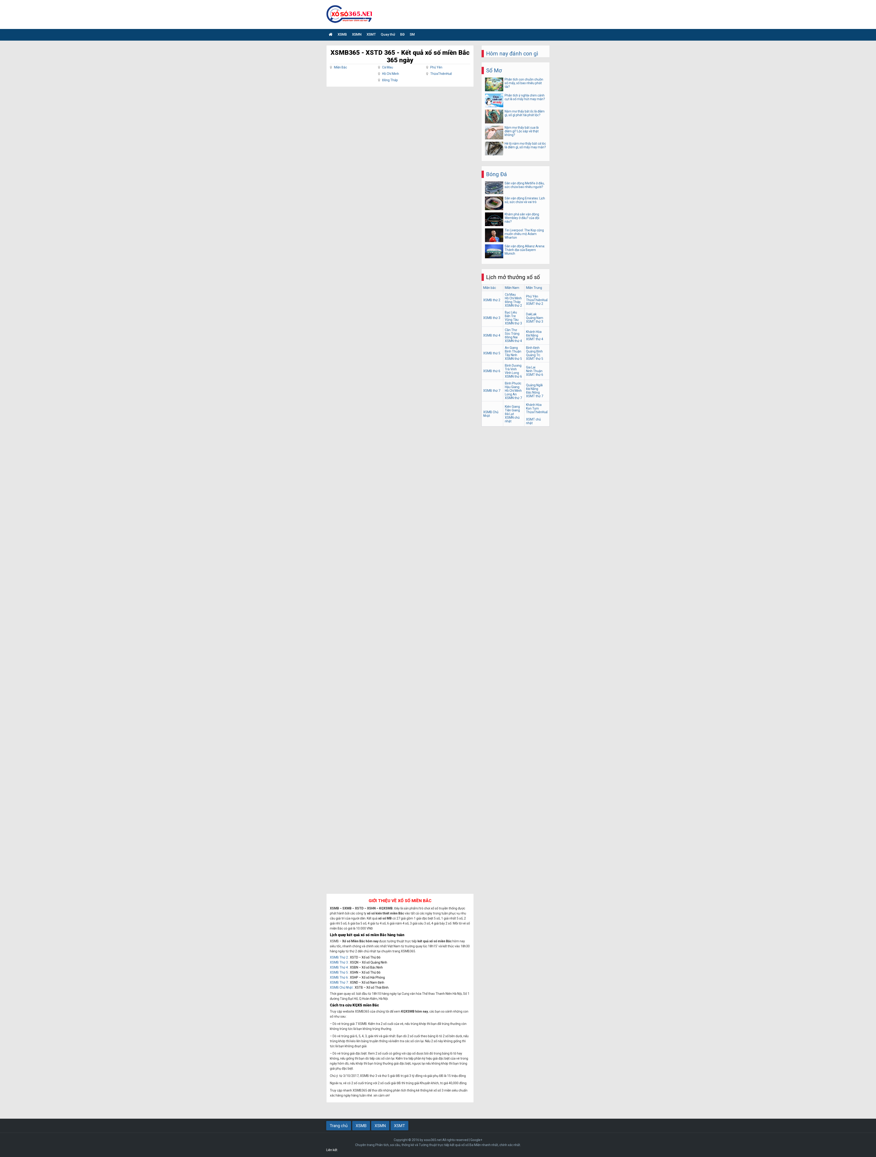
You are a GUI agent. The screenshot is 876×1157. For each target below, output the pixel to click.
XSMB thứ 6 (491, 371)
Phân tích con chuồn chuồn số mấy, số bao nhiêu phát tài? (524, 83)
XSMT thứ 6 (534, 374)
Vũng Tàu (512, 319)
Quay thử (388, 34)
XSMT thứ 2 (534, 304)
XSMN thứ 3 (513, 323)
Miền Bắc (340, 67)
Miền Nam (512, 288)
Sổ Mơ (494, 70)
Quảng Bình (534, 351)
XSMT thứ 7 (534, 396)
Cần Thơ (511, 330)
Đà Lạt (509, 414)
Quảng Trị (533, 355)
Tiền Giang (512, 410)
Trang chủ (339, 1125)
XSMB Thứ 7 (339, 982)
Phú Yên (436, 67)
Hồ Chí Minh (390, 74)
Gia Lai (530, 367)
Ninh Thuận (534, 371)
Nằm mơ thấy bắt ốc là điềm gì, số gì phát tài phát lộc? (525, 113)
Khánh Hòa (534, 332)
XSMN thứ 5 (513, 358)
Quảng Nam (534, 318)
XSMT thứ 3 (534, 321)
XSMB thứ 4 (491, 335)
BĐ (402, 34)
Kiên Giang (512, 406)
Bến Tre (510, 316)
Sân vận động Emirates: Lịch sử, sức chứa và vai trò (525, 200)
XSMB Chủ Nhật (341, 987)
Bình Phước (513, 383)
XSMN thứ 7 (513, 398)
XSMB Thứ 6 (339, 977)
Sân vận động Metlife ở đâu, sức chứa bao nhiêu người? (525, 185)
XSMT (371, 34)
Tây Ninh (511, 355)
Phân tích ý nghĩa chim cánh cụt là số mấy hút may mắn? (525, 97)
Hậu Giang (512, 387)
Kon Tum (532, 408)
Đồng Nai (511, 337)
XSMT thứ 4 (534, 339)
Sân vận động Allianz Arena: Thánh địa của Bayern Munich (525, 249)
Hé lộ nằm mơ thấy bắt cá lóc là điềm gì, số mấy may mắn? (525, 145)
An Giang (511, 348)
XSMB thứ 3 (491, 318)
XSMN (357, 34)
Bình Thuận (513, 351)
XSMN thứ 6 (513, 376)
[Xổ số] (330, 35)
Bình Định (533, 348)
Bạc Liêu (511, 312)
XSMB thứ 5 (491, 353)
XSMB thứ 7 (491, 390)
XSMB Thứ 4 (339, 967)
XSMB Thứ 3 (339, 962)
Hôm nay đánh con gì (512, 53)
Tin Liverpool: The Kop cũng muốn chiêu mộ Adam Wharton (524, 233)
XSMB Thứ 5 (339, 972)
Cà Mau (387, 67)
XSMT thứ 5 (534, 358)
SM (412, 34)
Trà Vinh (511, 369)
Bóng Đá (496, 174)
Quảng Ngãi (534, 385)
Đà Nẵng (532, 335)
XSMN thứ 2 (513, 305)
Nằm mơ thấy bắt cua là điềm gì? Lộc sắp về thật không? (522, 131)
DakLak (531, 314)
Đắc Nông (533, 392)
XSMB (342, 34)
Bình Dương (513, 365)
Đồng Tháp (390, 80)
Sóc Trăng (512, 333)
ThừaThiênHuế (441, 74)
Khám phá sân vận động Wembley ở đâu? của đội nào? (522, 217)
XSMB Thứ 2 (339, 957)
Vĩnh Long (512, 373)
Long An (511, 394)
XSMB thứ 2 (491, 300)
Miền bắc (489, 288)
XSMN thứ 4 (513, 341)
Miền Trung (534, 288)
